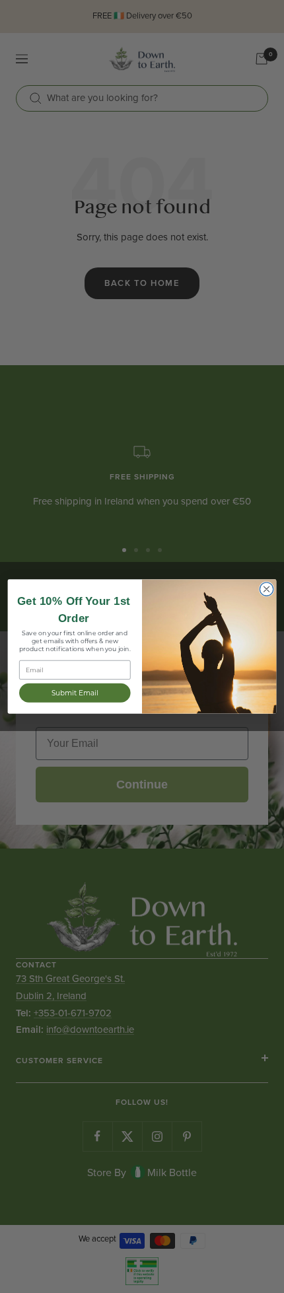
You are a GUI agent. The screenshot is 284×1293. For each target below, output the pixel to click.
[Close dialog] (266, 589)
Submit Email (75, 692)
